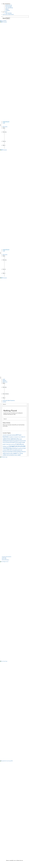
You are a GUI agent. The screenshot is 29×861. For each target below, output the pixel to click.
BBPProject (18, 435)
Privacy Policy (4, 558)
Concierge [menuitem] (7, 146)
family (24, 440)
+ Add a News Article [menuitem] (9, 130)
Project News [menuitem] (8, 148)
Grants (16, 442)
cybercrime (6, 439)
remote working (17, 451)
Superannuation (9, 453)
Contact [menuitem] (4, 401)
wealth (19, 455)
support (15, 453)
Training (21, 453)
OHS (8, 450)
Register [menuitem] (4, 380)
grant (13, 442)
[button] (14, 428)
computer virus (17, 437)
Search (4, 18)
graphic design (22, 442)
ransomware (10, 451)
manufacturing (7, 448)
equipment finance (19, 440)
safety (4, 453)
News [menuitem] (4, 128)
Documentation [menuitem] (8, 6)
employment (6, 440)
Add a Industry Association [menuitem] (11, 392)
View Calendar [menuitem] (8, 13)
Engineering (12, 440)
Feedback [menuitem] (7, 10)
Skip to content (3, 20)
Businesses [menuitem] (7, 388)
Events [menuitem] (5, 11)
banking (13, 435)
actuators (5, 435)
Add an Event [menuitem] (8, 396)
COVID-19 (23, 437)
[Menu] (0, 125)
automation (9, 435)
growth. (4, 444)
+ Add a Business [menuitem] (9, 137)
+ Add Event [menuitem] (8, 144)
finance (4, 442)
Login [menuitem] (4, 123)
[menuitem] (16, 3)
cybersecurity (14, 439)
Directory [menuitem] (5, 132)
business (6, 437)
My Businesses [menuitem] (8, 140)
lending (4, 446)
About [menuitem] (4, 145)
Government (9, 442)
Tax (18, 453)
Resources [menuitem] (5, 126)
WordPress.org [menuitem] (8, 5)
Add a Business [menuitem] (8, 391)
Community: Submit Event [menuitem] (8, 14)
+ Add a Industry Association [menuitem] (11, 138)
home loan (8, 444)
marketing (14, 448)
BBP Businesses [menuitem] (8, 133)
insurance (13, 444)
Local (7, 446)
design (20, 439)
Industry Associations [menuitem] (9, 136)
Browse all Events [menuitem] (9, 142)
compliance (11, 437)
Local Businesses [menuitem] (9, 134)
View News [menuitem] (7, 129)
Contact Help (4, 557)
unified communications (8, 455)
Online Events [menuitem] (6, 393)
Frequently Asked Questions (6, 556)
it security (18, 444)
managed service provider (17, 446)
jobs (23, 444)
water (16, 455)
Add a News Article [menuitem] (9, 385)
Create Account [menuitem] (6, 121)
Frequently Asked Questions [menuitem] (9, 400)
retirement (23, 451)
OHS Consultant (13, 450)
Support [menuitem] (7, 9)
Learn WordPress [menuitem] (9, 7)
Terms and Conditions (5, 559)
